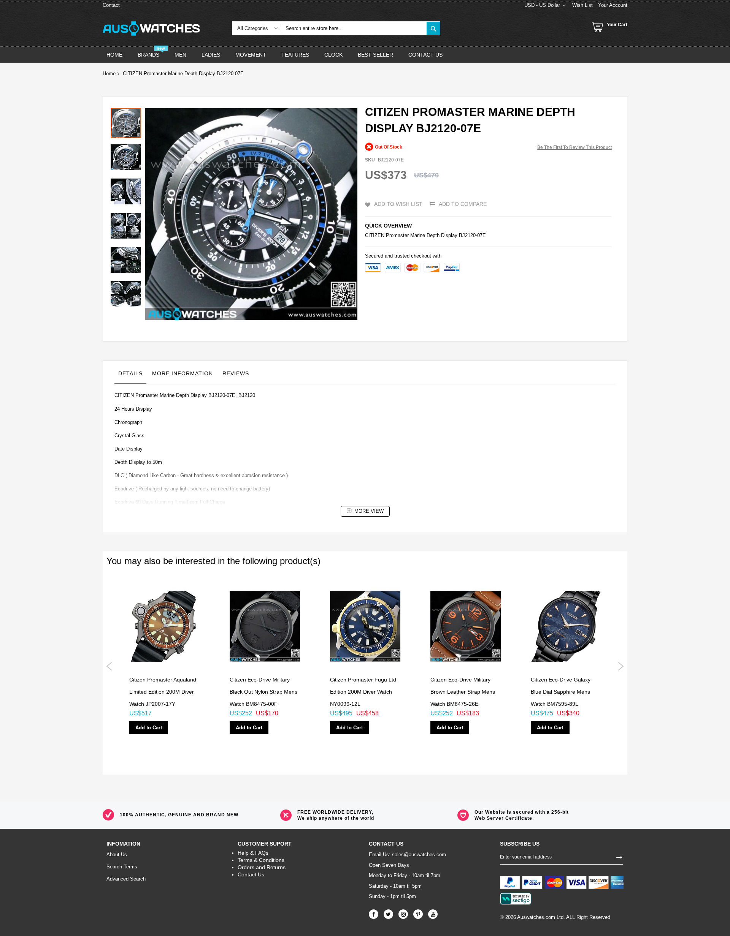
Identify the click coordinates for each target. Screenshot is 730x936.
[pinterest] (418, 914)
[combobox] (354, 28)
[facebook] (373, 914)
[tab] (130, 375)
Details (130, 373)
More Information (182, 373)
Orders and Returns (262, 867)
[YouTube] (433, 914)
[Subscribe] (619, 856)
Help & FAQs (253, 853)
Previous (109, 666)
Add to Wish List (398, 204)
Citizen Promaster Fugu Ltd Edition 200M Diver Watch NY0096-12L (363, 692)
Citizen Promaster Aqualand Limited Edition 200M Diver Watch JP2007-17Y (162, 692)
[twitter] (388, 914)
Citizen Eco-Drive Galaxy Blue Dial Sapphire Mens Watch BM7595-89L (560, 692)
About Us (116, 854)
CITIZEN (374, 235)
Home (109, 73)
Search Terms (121, 867)
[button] (128, 155)
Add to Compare (463, 204)
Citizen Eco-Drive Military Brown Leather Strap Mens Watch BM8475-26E (462, 692)
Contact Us (251, 874)
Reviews (235, 373)
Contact (111, 5)
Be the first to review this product (574, 147)
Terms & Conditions (261, 860)
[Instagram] (403, 914)
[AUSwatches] (151, 28)
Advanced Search (126, 879)
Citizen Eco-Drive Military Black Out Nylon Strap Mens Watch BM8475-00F (263, 692)
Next (621, 666)
